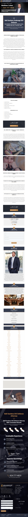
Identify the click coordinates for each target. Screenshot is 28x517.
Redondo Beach (9, 364)
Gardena (19, 344)
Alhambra (19, 330)
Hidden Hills (19, 347)
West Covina (8, 375)
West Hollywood (19, 375)
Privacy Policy (3, 514)
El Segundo (9, 344)
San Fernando (19, 366)
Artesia (19, 331)
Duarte (9, 343)
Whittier (19, 376)
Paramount (19, 361)
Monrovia (19, 358)
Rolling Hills (19, 364)
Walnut (19, 374)
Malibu (9, 357)
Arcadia (9, 331)
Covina (19, 340)
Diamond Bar (8, 342)
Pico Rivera (19, 362)
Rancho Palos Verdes (19, 363)
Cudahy (9, 341)
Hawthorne (19, 346)
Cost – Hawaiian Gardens (18, 488)
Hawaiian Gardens (9, 346)
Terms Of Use (9, 514)
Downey (19, 342)
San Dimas (9, 366)
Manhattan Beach (19, 357)
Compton (9, 340)
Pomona (9, 363)
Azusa (19, 332)
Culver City (19, 341)
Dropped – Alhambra (18, 489)
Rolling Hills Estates (9, 365)
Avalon (9, 332)
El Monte (19, 343)
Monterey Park (19, 359)
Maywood (9, 358)
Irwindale (19, 349)
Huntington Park (9, 348)
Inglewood (9, 349)
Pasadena (9, 362)
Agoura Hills (8, 330)
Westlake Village (9, 376)
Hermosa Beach (9, 347)
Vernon (9, 374)
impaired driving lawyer (15, 28)
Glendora (19, 345)
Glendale (9, 345)
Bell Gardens (13, 201)
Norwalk (9, 360)
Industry (19, 348)
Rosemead (19, 365)
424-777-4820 (8, 8)
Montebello (9, 359)
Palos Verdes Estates (8, 361)
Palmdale (19, 360)
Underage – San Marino (18, 490)
